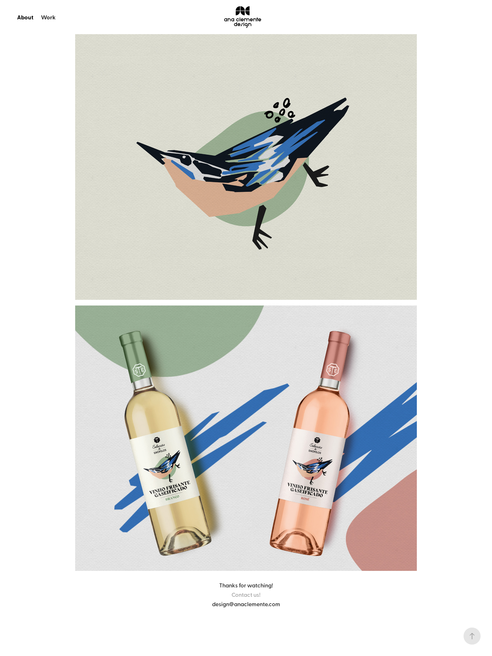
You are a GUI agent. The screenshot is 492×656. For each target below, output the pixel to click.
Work (48, 17)
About (25, 17)
